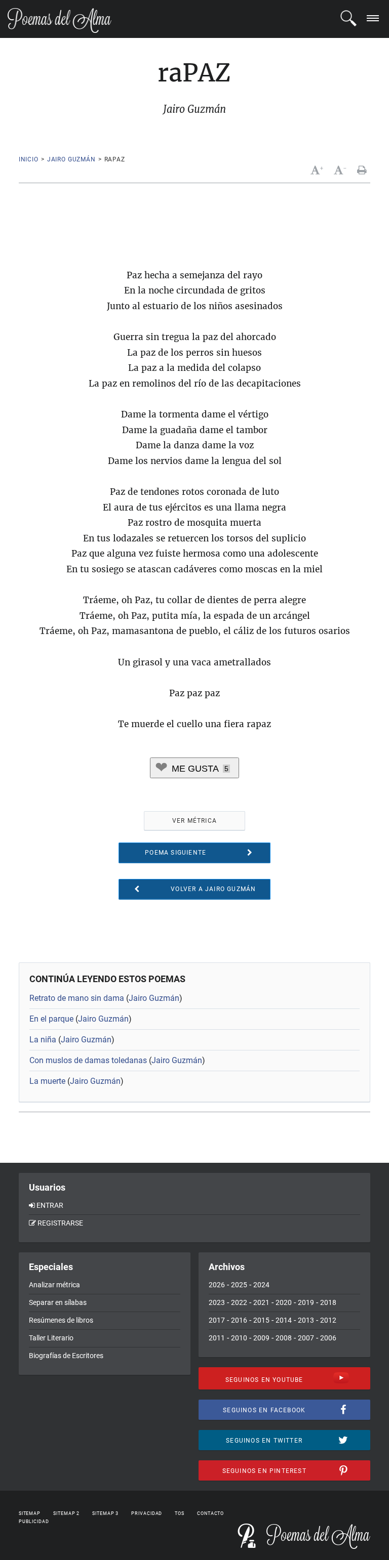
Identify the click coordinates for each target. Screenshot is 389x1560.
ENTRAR (49, 1205)
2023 (217, 1302)
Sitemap (30, 1513)
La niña (42, 1039)
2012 (328, 1320)
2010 (239, 1337)
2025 (239, 1284)
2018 (328, 1302)
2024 (261, 1284)
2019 (306, 1302)
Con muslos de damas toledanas (88, 1060)
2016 (239, 1320)
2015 (261, 1320)
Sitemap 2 (66, 1513)
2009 (261, 1337)
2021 (261, 1302)
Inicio (28, 159)
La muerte (47, 1081)
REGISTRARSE (60, 1223)
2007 (306, 1337)
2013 (306, 1320)
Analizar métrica (54, 1284)
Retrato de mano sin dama (76, 998)
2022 (239, 1302)
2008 (284, 1337)
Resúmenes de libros (61, 1320)
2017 (217, 1320)
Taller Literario (51, 1337)
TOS (179, 1513)
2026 (217, 1284)
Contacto (210, 1513)
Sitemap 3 (105, 1513)
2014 (284, 1320)
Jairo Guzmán (71, 159)
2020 (284, 1302)
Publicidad (34, 1521)
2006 (328, 1337)
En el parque (51, 1019)
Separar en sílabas (58, 1302)
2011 (217, 1337)
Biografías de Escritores (66, 1355)
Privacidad (146, 1513)
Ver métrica (194, 820)
